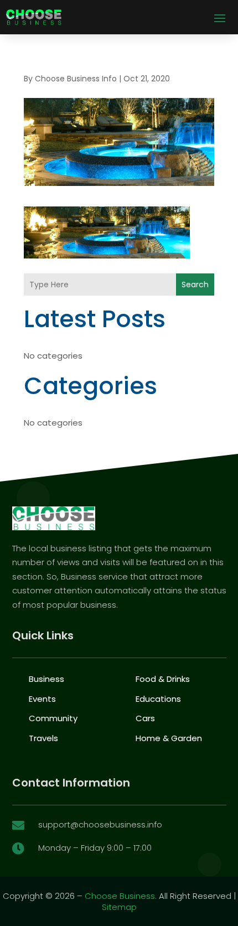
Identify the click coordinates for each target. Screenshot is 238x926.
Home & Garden (169, 738)
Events (42, 699)
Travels (43, 738)
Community (53, 718)
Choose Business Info (76, 78)
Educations (158, 699)
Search (195, 284)
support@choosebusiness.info (100, 824)
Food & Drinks (163, 679)
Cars (145, 718)
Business (46, 679)
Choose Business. (121, 896)
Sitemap (119, 907)
